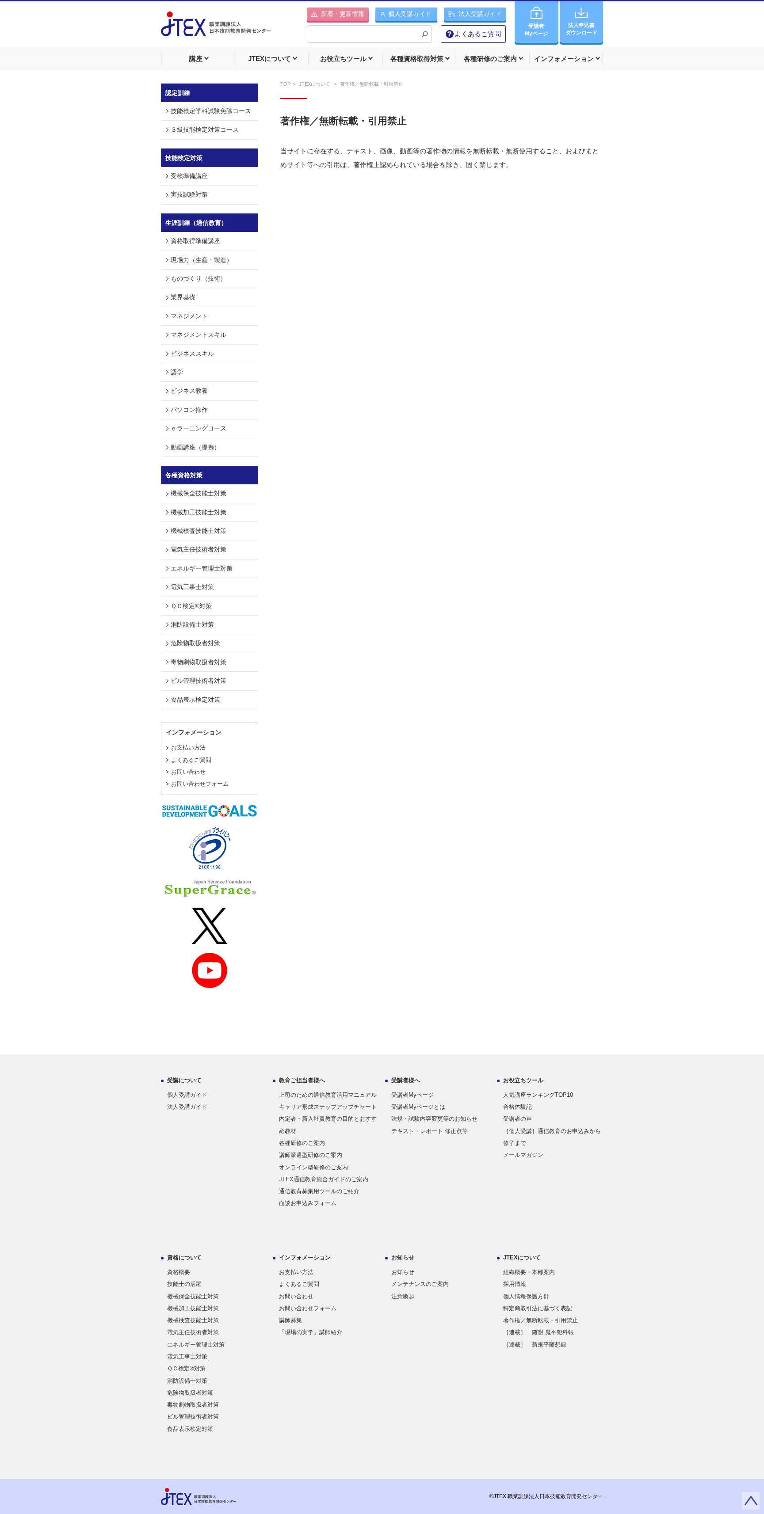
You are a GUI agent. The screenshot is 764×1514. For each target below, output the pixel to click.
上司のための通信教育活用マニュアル (328, 1095)
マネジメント (189, 316)
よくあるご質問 (478, 34)
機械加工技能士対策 (198, 512)
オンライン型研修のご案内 (313, 1167)
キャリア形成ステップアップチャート (328, 1106)
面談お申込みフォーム (307, 1203)
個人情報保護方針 (526, 1296)
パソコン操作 (189, 409)
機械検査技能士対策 (198, 530)
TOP (285, 84)
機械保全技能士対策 (198, 493)
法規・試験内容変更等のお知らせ (434, 1118)
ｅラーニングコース (198, 428)
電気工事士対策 (192, 586)
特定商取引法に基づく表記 (537, 1308)
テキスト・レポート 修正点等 (429, 1131)
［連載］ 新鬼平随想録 (534, 1344)
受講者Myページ (412, 1095)
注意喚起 (402, 1296)
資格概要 (178, 1272)
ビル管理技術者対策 (198, 680)
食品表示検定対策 (195, 699)
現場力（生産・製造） (202, 259)
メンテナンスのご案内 (420, 1284)
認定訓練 (204, 92)
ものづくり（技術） (198, 278)
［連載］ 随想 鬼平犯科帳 (538, 1332)
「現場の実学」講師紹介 (310, 1332)
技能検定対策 (183, 157)
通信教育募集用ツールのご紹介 (319, 1191)
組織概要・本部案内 (529, 1272)
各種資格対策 (183, 475)
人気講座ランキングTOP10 (538, 1095)
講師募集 (290, 1320)
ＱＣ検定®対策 (191, 605)
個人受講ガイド (187, 1095)
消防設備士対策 (192, 624)
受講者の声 (517, 1118)
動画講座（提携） (195, 447)
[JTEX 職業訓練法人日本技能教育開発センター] (216, 29)
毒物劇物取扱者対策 (198, 662)
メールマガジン (523, 1155)
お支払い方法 (188, 747)
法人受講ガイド (187, 1106)
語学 (177, 372)
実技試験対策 (189, 194)
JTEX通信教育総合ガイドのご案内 (323, 1179)
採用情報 (514, 1284)
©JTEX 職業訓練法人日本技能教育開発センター (546, 1496)
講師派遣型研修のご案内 (310, 1155)
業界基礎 (183, 297)
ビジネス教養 (189, 390)
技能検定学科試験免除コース (211, 110)
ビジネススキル (192, 353)
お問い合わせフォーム (200, 783)
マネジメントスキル (198, 334)
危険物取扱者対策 (195, 643)
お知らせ (402, 1272)
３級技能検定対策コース (205, 129)
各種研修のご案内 (302, 1143)
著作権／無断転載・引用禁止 (343, 120)
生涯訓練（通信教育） (196, 222)
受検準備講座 (189, 175)
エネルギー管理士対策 (202, 568)
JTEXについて (315, 84)
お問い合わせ (188, 771)
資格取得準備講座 (195, 240)
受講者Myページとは (418, 1106)
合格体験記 (517, 1106)
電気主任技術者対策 (198, 549)
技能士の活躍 (184, 1284)
